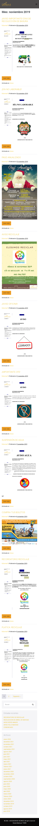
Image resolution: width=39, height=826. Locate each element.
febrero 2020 (8, 796)
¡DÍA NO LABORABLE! (12, 89)
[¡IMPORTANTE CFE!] (19, 402)
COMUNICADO (8, 727)
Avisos (12, 83)
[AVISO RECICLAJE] (19, 265)
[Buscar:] (19, 704)
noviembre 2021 (9, 744)
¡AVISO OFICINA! (10, 304)
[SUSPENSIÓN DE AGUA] (19, 470)
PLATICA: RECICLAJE (12, 627)
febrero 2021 (8, 766)
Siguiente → (17, 696)
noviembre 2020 (9, 774)
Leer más (7, 77)
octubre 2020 (8, 776)
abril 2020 (7, 791)
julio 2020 (7, 784)
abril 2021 (7, 761)
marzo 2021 (7, 764)
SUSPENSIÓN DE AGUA (13, 440)
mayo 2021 (7, 759)
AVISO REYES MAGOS (11, 722)
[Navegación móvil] (36, 4)
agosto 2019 (8, 809)
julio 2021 (7, 754)
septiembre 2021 (9, 749)
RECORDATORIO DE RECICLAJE (14, 717)
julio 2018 (7, 811)
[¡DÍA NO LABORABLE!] (19, 119)
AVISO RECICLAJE (10, 234)
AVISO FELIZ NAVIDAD (11, 725)
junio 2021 (7, 757)
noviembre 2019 (9, 804)
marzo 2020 (7, 794)
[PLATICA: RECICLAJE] (19, 658)
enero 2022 (7, 739)
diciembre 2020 (9, 771)
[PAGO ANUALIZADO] (19, 192)
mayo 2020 (7, 789)
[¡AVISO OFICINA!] (19, 334)
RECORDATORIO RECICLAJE (15, 559)
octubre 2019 (8, 806)
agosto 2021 (8, 752)
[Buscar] (32, 704)
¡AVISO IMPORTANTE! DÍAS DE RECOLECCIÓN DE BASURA (16, 20)
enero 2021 (7, 769)
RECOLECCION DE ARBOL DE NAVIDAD (16, 720)
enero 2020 (7, 799)
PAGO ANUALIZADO (11, 157)
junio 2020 (7, 786)
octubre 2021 (8, 747)
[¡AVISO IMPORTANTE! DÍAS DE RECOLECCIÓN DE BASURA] (19, 51)
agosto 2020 (8, 781)
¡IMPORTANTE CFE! (11, 372)
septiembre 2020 (9, 779)
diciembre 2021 (9, 742)
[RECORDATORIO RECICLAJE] (19, 589)
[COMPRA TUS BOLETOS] (19, 532)
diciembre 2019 (9, 801)
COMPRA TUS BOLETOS (13, 512)
